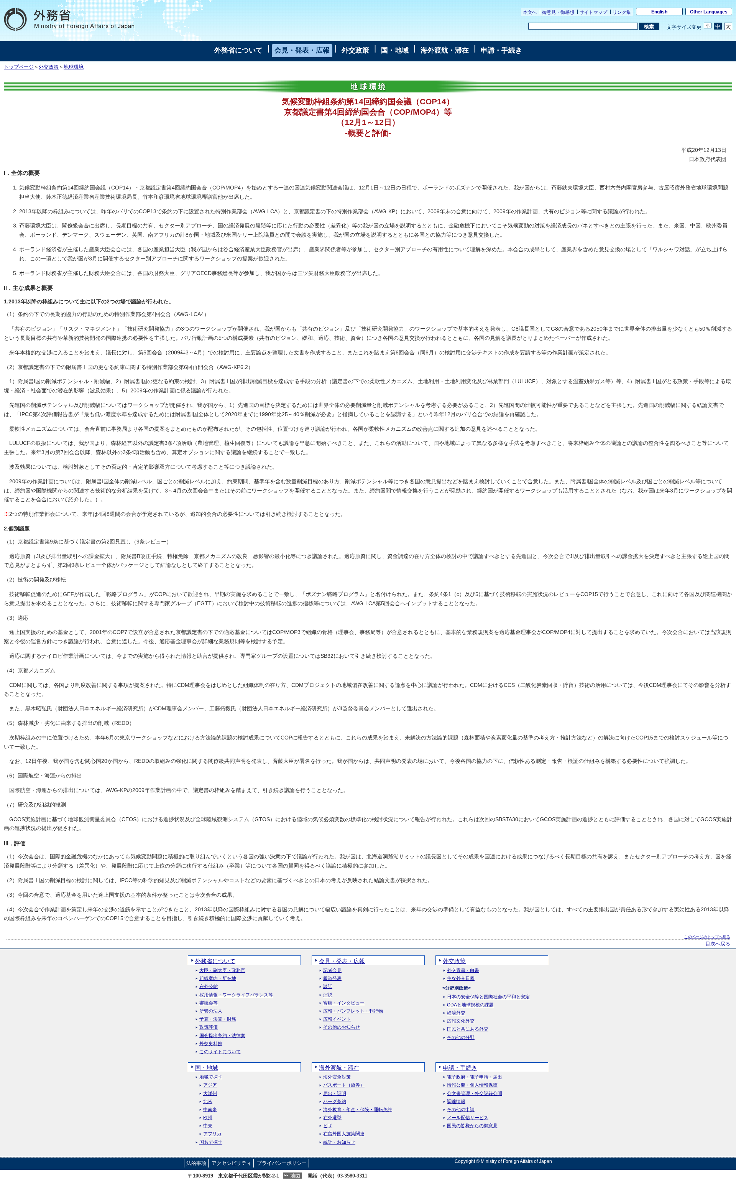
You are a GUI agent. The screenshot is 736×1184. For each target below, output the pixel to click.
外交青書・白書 (463, 970)
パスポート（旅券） (344, 1085)
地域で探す (210, 1077)
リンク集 (622, 12)
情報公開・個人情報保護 (472, 1085)
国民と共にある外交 (467, 1029)
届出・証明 (334, 1093)
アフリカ (212, 1133)
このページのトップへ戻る (707, 937)
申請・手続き (501, 50)
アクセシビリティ (231, 1163)
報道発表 (332, 978)
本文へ (530, 12)
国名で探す (210, 1142)
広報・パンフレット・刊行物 (353, 1011)
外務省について (238, 50)
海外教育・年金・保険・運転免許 (357, 1109)
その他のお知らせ (341, 1027)
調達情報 (456, 1101)
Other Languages (709, 12)
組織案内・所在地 (217, 978)
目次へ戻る (717, 944)
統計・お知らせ (339, 1142)
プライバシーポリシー (282, 1163)
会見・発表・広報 (302, 50)
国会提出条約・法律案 (222, 1035)
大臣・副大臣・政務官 (222, 970)
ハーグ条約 (334, 1101)
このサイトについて (220, 1051)
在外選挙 (332, 1117)
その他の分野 (461, 1037)
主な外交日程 (461, 978)
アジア (210, 1085)
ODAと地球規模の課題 (470, 1005)
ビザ (327, 1125)
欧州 (207, 1117)
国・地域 (395, 50)
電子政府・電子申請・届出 (474, 1077)
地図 (295, 1176)
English (659, 12)
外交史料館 (210, 1043)
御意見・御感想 (558, 12)
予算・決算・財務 (217, 1019)
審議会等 (208, 1003)
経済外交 (456, 1013)
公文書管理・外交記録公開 (474, 1093)
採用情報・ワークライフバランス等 (236, 995)
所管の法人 (210, 1011)
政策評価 (208, 1027)
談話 (327, 986)
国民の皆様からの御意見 (472, 1125)
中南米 (210, 1109)
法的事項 (196, 1163)
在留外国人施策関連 (344, 1133)
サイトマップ (593, 12)
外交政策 (355, 50)
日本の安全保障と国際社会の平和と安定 (488, 997)
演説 (327, 995)
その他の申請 (461, 1109)
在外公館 (208, 986)
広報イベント (337, 1019)
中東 (207, 1125)
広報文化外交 (461, 1021)
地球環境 (74, 67)
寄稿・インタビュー (344, 1003)
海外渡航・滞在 (445, 50)
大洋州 (210, 1093)
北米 (207, 1101)
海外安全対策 (337, 1077)
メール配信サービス (467, 1117)
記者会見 (332, 970)
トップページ (19, 67)
